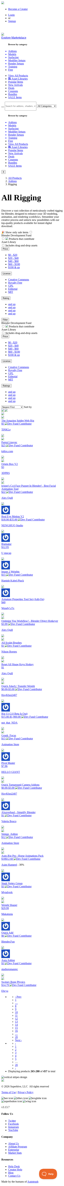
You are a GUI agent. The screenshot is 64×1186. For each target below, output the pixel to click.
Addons (12, 181)
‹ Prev (18, 996)
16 (16, 1030)
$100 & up (14, 267)
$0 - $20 (12, 254)
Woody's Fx (7, 608)
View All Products (18, 75)
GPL (10, 285)
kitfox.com (7, 451)
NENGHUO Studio (12, 525)
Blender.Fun (8, 941)
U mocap (6, 553)
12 (16, 1018)
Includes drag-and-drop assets (21, 245)
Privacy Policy (25, 1092)
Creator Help (15, 1169)
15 (16, 1027)
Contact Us (14, 1175)
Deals (11, 88)
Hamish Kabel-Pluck (12, 580)
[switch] (31, 232)
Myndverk (7, 892)
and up (12, 304)
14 (16, 1024)
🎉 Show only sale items (14, 232)
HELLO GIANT (10, 771)
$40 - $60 (13, 261)
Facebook (13, 1123)
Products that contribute (21, 238)
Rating (6, 298)
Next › (18, 1040)
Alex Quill (7, 497)
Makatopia (7, 914)
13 (16, 1021)
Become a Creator (18, 9)
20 (16, 1037)
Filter (5, 319)
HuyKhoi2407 (9, 695)
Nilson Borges (9, 651)
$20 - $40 (13, 258)
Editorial (12, 288)
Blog (10, 1172)
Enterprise (13, 1149)
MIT (10, 292)
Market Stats (15, 1152)
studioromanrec (9, 969)
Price (5, 249)
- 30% (21, 864)
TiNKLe (6, 429)
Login (11, 14)
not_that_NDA (9, 722)
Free (10, 69)
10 (16, 1012)
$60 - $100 (14, 264)
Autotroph (32, 1181)
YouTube (13, 1130)
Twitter (12, 1120)
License (6, 273)
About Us (13, 1143)
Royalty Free (15, 282)
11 (16, 1015)
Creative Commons (18, 279)
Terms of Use (8, 1092)
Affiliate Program (17, 1146)
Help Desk (14, 1166)
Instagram (13, 1126)
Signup (12, 21)
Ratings (6, 385)
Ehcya (4, 990)
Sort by (28, 407)
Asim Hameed (9, 864)
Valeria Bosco (8, 821)
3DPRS (5, 473)
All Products (15, 178)
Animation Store (10, 744)
